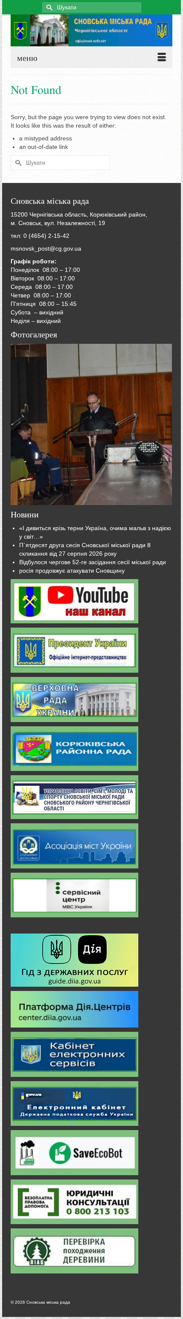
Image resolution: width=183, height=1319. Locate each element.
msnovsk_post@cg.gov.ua (46, 248)
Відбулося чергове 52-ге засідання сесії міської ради (92, 562)
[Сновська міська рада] (91, 30)
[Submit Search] (48, 7)
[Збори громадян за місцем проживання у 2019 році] (91, 424)
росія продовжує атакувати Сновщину (72, 570)
